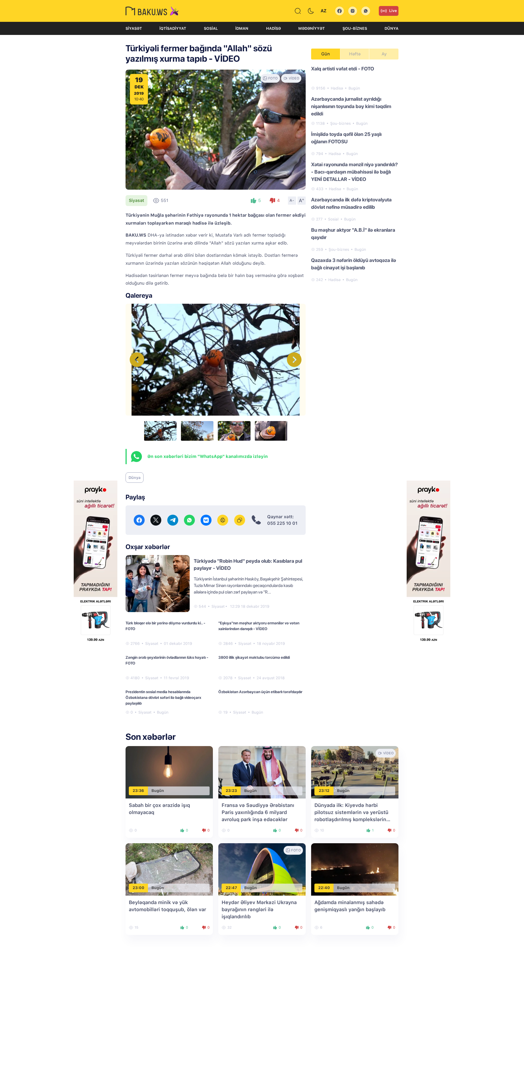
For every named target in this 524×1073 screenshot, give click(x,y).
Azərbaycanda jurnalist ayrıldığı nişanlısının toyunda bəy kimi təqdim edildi (351, 106)
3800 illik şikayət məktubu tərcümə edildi (254, 657)
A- (292, 200)
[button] (294, 359)
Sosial (211, 28)
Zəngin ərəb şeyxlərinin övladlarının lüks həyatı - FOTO (167, 660)
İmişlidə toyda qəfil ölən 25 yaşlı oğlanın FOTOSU (346, 137)
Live (393, 10)
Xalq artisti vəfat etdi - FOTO (342, 68)
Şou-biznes (355, 28)
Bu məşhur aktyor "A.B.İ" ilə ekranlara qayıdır (353, 233)
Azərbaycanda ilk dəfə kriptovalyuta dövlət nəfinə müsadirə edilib (351, 203)
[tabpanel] (354, 174)
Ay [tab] (384, 53)
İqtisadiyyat (172, 28)
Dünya (391, 28)
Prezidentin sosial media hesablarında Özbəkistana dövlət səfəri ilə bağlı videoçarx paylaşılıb (163, 697)
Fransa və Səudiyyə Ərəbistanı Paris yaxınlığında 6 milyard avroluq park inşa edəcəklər (258, 812)
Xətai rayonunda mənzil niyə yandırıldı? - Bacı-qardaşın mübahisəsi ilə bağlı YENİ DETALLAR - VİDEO (354, 172)
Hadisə (273, 28)
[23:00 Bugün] (169, 869)
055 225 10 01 (282, 523)
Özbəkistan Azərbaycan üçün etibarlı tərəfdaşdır (260, 692)
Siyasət (134, 28)
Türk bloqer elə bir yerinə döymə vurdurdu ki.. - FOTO (165, 626)
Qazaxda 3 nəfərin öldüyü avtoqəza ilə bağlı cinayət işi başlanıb (353, 263)
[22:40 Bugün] (354, 869)
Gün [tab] (325, 53)
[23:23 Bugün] (262, 771)
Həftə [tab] (355, 53)
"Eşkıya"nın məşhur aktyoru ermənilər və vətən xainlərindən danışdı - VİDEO (258, 626)
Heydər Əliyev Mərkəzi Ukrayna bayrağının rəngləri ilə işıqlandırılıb (259, 909)
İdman (241, 28)
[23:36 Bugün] (169, 771)
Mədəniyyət (311, 28)
